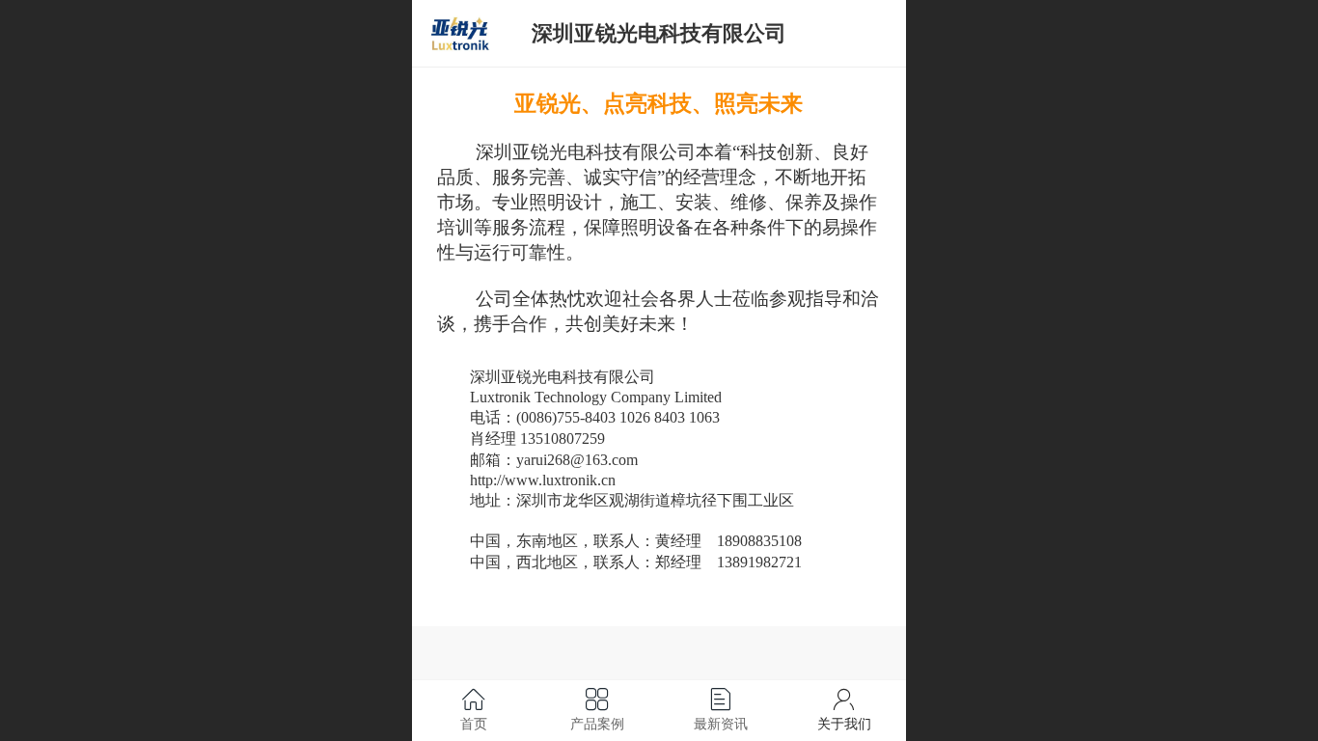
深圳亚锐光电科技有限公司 (659, 33)
